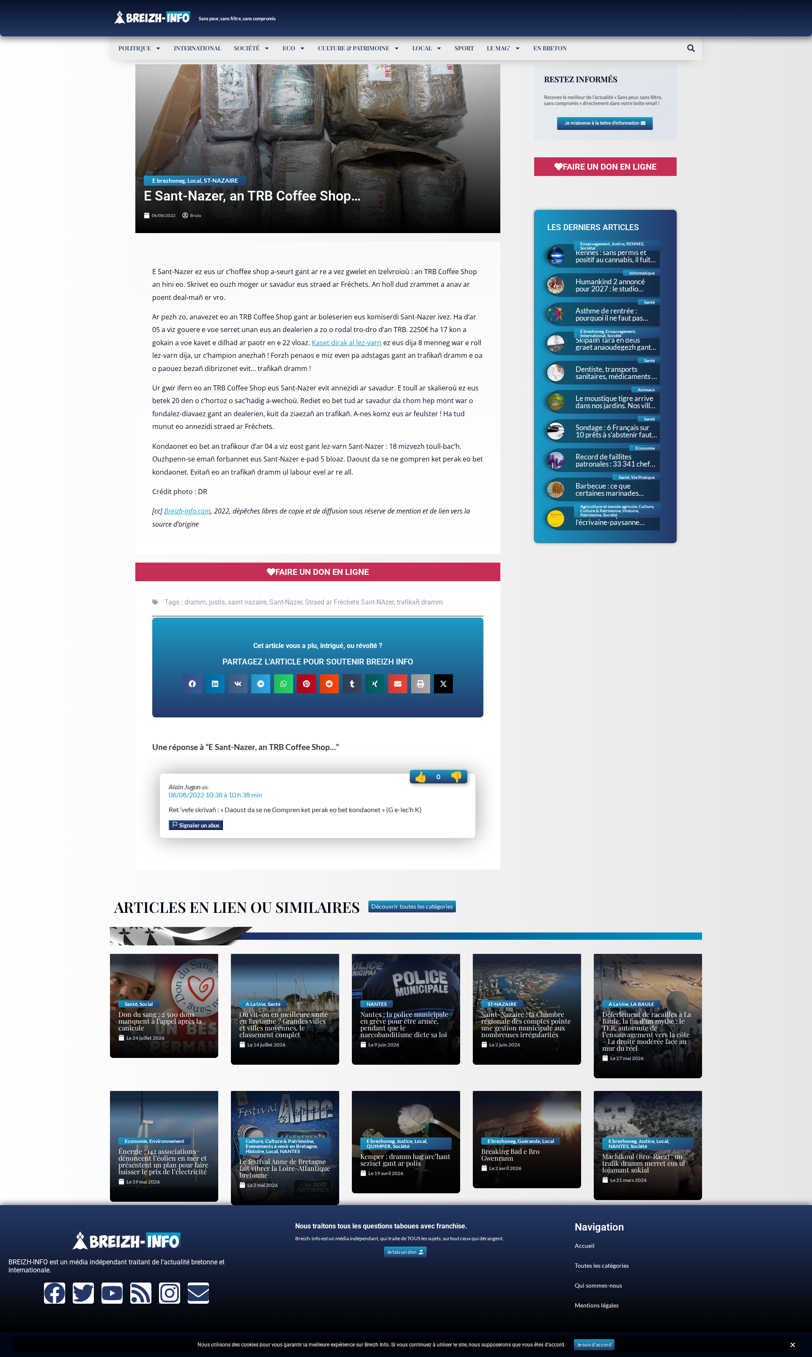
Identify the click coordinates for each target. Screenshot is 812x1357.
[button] (691, 48)
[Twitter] (83, 1293)
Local (422, 48)
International (197, 48)
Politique (134, 48)
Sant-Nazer (285, 602)
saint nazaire (247, 602)
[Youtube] (112, 1293)
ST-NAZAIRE (221, 180)
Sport (464, 48)
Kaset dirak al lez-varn (346, 342)
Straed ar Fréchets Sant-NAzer (349, 602)
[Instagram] (169, 1293)
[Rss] (140, 1293)
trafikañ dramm (420, 602)
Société (247, 48)
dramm (195, 602)
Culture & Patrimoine (354, 48)
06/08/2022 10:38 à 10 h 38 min (215, 795)
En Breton (550, 48)
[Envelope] (198, 1293)
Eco (289, 48)
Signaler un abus (198, 825)
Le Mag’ (498, 48)
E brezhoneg (168, 180)
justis (217, 602)
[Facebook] (54, 1293)
